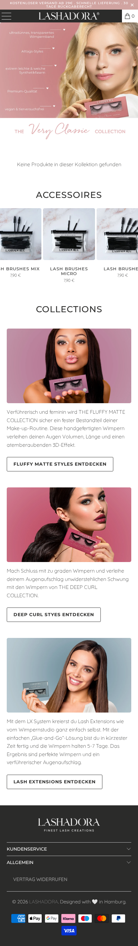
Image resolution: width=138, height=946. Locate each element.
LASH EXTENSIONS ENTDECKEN (54, 782)
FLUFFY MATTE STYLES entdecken (60, 464)
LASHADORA (43, 902)
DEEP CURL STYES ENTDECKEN (53, 614)
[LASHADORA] (69, 16)
